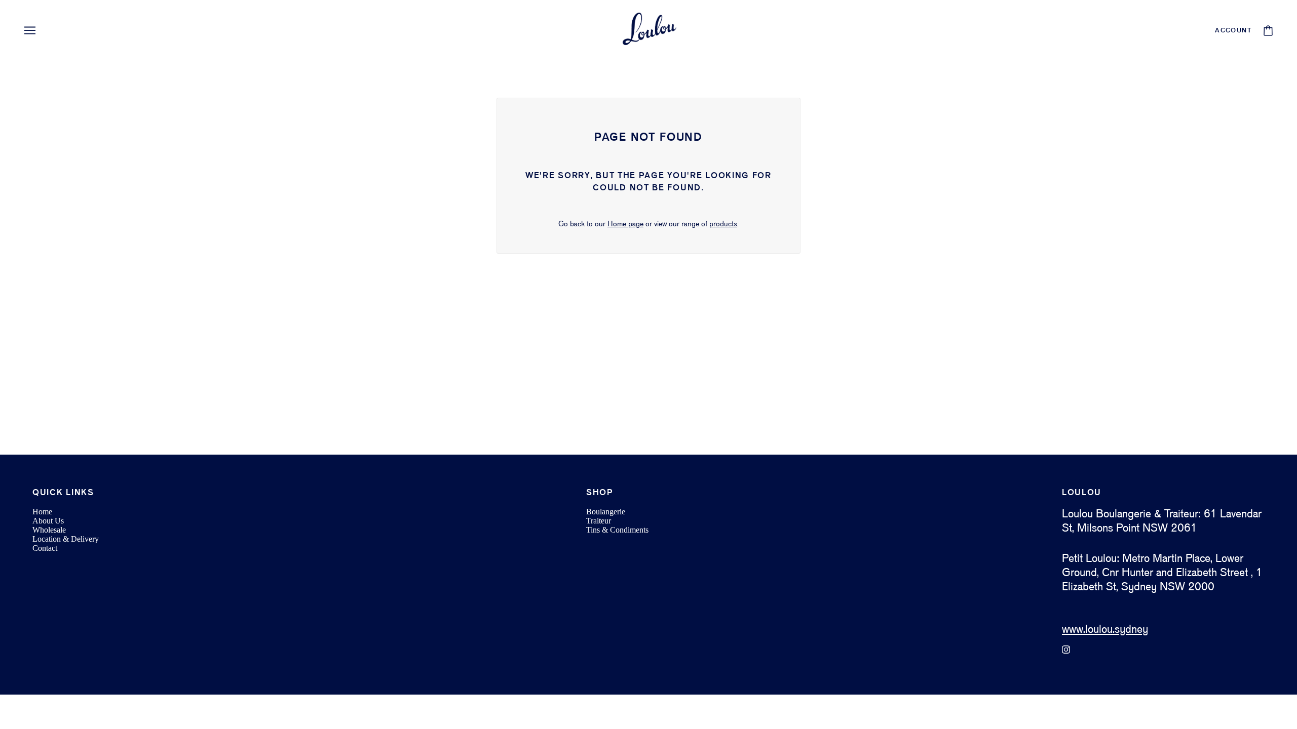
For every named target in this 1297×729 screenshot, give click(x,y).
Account (1233, 30)
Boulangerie (605, 511)
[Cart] (1268, 30)
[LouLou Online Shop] (648, 30)
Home (42, 511)
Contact (44, 548)
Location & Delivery (65, 539)
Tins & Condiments (617, 529)
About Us (48, 520)
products (723, 224)
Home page (625, 224)
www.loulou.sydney (1105, 630)
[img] (1066, 649)
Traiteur (598, 520)
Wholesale (49, 529)
